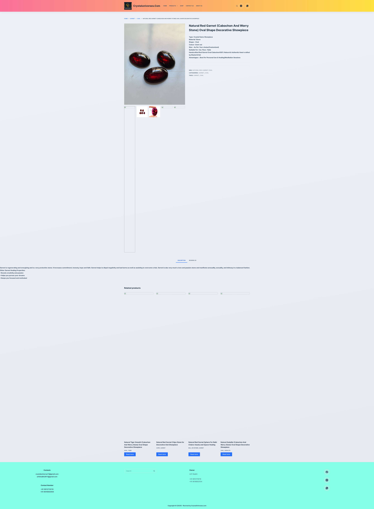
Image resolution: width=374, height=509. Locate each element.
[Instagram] (241, 5)
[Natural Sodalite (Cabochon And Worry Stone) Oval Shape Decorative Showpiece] (235, 365)
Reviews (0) (192, 260)
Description (182, 260)
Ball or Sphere (193, 448)
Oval (207, 73)
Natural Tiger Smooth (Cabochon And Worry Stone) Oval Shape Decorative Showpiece (137, 444)
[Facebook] (327, 472)
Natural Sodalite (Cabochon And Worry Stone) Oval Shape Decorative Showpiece (235, 444)
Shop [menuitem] (181, 6)
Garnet (201, 73)
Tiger (129, 450)
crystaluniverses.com (146, 5)
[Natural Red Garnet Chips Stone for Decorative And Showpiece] (171, 365)
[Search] (237, 6)
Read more (130, 454)
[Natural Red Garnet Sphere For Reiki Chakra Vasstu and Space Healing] (203, 365)
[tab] (181, 260)
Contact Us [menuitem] (190, 6)
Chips (158, 448)
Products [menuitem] (172, 6)
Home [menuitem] (165, 6)
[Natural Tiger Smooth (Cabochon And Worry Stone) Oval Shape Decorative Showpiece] (138, 365)
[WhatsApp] (247, 5)
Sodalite (227, 450)
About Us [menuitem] (199, 6)
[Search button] (154, 471)
